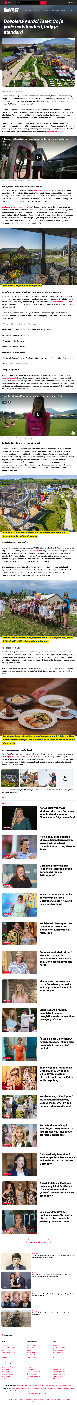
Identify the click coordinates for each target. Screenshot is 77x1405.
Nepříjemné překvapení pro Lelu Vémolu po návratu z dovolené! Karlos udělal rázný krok (56, 928)
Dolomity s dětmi (32, 1378)
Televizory (69, 1391)
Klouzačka (43, 1388)
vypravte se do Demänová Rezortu (21, 757)
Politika (38, 10)
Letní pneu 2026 (57, 1367)
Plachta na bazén (21, 1388)
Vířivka (72, 1388)
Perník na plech (6, 1378)
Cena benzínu (50, 1385)
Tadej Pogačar (31, 1352)
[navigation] (2, 2)
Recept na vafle (6, 1376)
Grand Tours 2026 (32, 1357)
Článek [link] (4, 141)
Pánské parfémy (43, 1393)
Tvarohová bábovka (7, 1374)
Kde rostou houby (40, 1385)
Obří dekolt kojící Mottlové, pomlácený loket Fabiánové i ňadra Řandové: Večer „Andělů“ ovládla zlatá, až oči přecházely (57, 1189)
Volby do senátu (6, 1355)
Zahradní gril (65, 1388)
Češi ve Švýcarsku (32, 1374)
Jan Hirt (29, 1350)
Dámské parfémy (45, 1391)
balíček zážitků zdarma (62, 302)
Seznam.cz (71, 2)
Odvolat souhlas (65, 1399)
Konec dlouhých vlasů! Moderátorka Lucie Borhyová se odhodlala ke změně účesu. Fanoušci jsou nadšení (57, 812)
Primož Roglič (31, 1355)
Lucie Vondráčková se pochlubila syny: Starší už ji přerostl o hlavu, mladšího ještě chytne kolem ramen (56, 1216)
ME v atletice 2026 (58, 1352)
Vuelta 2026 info (31, 1345)
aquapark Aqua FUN (10, 378)
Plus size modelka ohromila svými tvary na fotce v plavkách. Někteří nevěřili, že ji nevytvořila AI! (56, 899)
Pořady (47, 10)
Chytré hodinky (33, 1393)
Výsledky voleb (6, 1350)
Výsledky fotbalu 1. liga (59, 1348)
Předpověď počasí (29, 1385)
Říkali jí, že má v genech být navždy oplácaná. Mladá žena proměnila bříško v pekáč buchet (57, 1043)
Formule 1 (55, 1355)
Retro (63, 10)
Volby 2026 (5, 1345)
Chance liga (56, 1345)
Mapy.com (20, 1385)
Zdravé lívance (6, 1371)
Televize (55, 10)
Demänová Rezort (41, 190)
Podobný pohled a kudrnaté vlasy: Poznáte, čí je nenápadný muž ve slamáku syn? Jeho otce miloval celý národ (56, 958)
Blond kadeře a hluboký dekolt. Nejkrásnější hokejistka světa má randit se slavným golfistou (57, 1014)
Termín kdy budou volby (8, 1352)
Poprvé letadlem (31, 1369)
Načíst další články (38, 1242)
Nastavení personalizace (38, 1402)
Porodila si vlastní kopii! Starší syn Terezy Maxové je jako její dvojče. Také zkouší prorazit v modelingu (56, 1130)
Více (70, 10)
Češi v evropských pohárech (63, 1385)
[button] (38, 62)
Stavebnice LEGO (34, 1391)
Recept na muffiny (7, 1369)
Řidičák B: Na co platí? (59, 1374)
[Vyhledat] (43, 3)
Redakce (22, 1399)
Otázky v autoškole (58, 1376)
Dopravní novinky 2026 (59, 1371)
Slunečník (37, 1388)
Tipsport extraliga (58, 1350)
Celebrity (29, 10)
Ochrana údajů (56, 1399)
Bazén (13, 1388)
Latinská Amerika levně (33, 1376)
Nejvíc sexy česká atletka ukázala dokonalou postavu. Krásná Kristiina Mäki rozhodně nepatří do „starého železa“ (57, 843)
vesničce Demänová (54, 132)
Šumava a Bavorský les (33, 1371)
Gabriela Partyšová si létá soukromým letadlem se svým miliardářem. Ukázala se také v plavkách (57, 1159)
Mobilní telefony (23, 1391)
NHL (54, 1357)
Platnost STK (56, 1378)
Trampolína (30, 1388)
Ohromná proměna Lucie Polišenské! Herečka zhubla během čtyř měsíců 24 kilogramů (56, 870)
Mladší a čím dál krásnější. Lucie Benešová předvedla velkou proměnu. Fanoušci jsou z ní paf (55, 986)
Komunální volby (6, 1357)
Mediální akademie (31, 1399)
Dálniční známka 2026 (59, 1369)
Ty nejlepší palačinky (7, 1367)
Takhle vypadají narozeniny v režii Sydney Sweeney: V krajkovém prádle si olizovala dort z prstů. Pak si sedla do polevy (56, 1074)
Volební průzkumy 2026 (8, 1348)
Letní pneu (53, 1391)
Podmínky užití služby (44, 1399)
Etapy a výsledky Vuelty (33, 1348)
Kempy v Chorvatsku (33, 1367)
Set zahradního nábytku (54, 1388)
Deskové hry (61, 1391)
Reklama (16, 1399)
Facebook (9, 1399)
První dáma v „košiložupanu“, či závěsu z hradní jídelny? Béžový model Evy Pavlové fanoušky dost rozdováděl (57, 1101)
